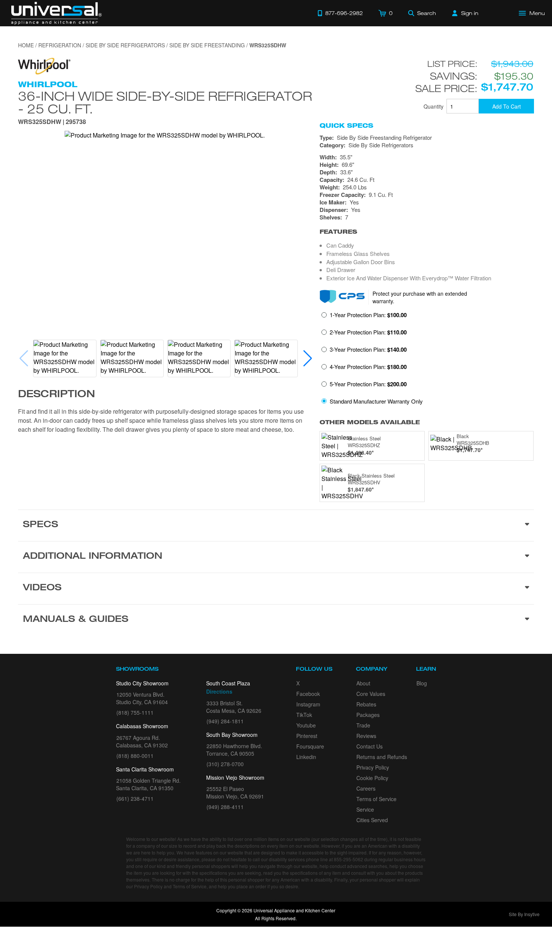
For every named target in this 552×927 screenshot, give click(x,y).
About (363, 683)
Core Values (370, 693)
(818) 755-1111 (135, 712)
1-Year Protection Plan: (368, 315)
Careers (366, 788)
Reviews (366, 735)
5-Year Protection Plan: (368, 384)
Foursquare (310, 746)
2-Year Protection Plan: (368, 332)
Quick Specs (346, 125)
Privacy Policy (372, 767)
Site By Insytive (524, 914)
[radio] (364, 317)
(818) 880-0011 (135, 755)
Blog (421, 683)
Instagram (308, 704)
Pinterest (306, 735)
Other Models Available (370, 422)
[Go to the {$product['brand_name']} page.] (44, 65)
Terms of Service (376, 799)
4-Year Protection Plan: (368, 367)
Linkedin (306, 757)
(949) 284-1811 (225, 721)
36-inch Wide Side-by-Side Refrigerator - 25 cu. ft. (165, 102)
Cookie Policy (372, 778)
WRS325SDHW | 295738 (52, 122)
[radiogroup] (426, 360)
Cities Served (372, 820)
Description (56, 395)
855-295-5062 (348, 859)
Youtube (306, 725)
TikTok (304, 714)
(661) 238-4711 (135, 798)
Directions (219, 691)
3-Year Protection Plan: (368, 349)
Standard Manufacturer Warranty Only (376, 401)
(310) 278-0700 (225, 764)
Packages (368, 714)
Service (365, 809)
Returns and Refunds (381, 757)
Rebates (366, 704)
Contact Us (369, 746)
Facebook (308, 693)
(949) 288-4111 (225, 807)
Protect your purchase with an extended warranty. (420, 297)
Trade (363, 725)
